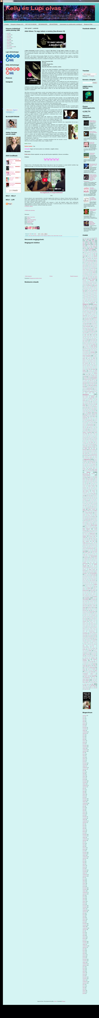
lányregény (84, 487)
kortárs (91, 470)
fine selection (85, 380)
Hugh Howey (89, 410)
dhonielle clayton (93, 349)
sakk (95, 600)
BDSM (92, 286)
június (84, 718)
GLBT (84, 391)
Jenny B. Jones (93, 434)
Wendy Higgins (93, 681)
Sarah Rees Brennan (92, 606)
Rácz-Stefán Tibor (86, 578)
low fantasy (94, 503)
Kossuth (95, 470)
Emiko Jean (85, 365)
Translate (92, 76)
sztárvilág (94, 639)
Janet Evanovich (90, 426)
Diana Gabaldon (85, 350)
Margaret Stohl (90, 515)
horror (93, 409)
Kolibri (89, 469)
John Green (85, 439)
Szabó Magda (85, 633)
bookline (84, 306)
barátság (95, 285)
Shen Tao (94, 610)
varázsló (92, 671)
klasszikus (90, 468)
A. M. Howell (89, 251)
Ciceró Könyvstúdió (87, 326)
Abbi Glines (35, 235)
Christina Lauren (93, 325)
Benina (84, 290)
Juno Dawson (86, 444)
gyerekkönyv (93, 395)
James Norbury (90, 423)
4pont (8, 42)
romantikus (87, 597)
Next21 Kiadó (94, 551)
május (84, 720)
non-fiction (94, 553)
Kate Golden (85, 453)
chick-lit (87, 323)
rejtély (94, 586)
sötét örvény (85, 617)
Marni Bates (86, 520)
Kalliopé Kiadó (87, 448)
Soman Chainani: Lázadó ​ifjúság (93, 210)
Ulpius (96, 666)
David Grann (86, 342)
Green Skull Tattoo (90, 392)
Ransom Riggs (85, 580)
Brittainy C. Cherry (92, 312)
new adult (60, 235)
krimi (87, 477)
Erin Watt (88, 369)
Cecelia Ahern (88, 320)
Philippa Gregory (92, 569)
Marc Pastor (90, 514)
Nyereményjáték (94, 556)
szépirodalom (94, 637)
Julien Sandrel (88, 443)
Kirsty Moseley (92, 467)
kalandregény (85, 447)
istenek (96, 420)
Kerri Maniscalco (93, 462)
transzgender (85, 661)
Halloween (91, 398)
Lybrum (88, 505)
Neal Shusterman (90, 548)
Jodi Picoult (88, 438)
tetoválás (84, 649)
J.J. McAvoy (90, 422)
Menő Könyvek (86, 529)
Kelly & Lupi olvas (31, 217)
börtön (84, 310)
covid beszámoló (91, 332)
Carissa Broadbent (90, 316)
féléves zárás (94, 375)
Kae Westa (89, 445)
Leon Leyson (92, 492)
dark (88, 339)
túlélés (85, 664)
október (84, 730)
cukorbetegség (89, 333)
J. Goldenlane (92, 421)
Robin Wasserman (86, 595)
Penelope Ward (93, 567)
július (84, 717)
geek (84, 389)
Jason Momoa (91, 428)
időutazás (89, 412)
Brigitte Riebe (93, 311)
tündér (94, 664)
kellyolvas (49, 235)
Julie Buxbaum (12, 174)
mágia (84, 509)
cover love (93, 331)
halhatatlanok (85, 398)
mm (88, 537)
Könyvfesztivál (85, 473)
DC (96, 342)
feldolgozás (89, 375)
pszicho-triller (93, 574)
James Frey (85, 423)
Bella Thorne (93, 289)
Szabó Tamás (91, 633)
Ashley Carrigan (91, 279)
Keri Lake (86, 462)
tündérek (84, 665)
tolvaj (83, 655)
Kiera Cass (89, 464)
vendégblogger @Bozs (88, 673)
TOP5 (84, 656)
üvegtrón (84, 670)
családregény (85, 336)
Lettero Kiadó (93, 493)
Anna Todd (88, 273)
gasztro (89, 387)
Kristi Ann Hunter (90, 478)
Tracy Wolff (93, 660)
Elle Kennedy (85, 363)
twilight (94, 665)
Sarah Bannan (93, 604)
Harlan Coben (90, 400)
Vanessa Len (87, 671)
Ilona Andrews (89, 415)
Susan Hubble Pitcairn (91, 628)
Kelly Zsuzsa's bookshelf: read (13, 159)
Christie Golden (86, 325)
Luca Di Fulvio (85, 504)
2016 (29, 235)
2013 (90, 239)
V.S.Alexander (90, 670)
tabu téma (94, 643)
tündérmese (89, 665)
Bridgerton (95, 310)
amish (88, 267)
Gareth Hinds (89, 386)
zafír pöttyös (92, 685)
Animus (84, 273)
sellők (89, 610)
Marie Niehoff (85, 517)
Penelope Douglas (86, 567)
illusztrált (84, 415)
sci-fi (94, 607)
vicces (94, 677)
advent (94, 253)
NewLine (89, 551)
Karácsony (85, 449)
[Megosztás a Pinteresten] (46, 234)
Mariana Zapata (89, 516)
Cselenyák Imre (91, 336)
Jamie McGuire (90, 425)
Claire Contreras (87, 327)
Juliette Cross (95, 443)
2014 (96, 239)
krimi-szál (91, 477)
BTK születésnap (86, 314)
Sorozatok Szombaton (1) (92, 188)
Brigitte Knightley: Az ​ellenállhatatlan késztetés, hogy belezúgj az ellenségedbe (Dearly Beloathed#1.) (90, 178)
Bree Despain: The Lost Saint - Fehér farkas (93, 165)
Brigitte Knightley (87, 311)
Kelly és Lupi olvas (33, 8)
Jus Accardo (92, 444)
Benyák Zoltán (89, 290)
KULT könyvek (93, 482)
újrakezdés (91, 666)
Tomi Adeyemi (88, 655)
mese (83, 531)
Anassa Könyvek (86, 269)
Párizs (91, 563)
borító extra (88, 308)
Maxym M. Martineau (89, 526)
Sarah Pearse (85, 606)
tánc (87, 644)
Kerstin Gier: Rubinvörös (92, 143)
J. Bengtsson (86, 421)
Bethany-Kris (92, 300)
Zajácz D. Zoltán (92, 686)
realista (95, 584)
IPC (95, 417)
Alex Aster (86, 257)
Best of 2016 (89, 294)
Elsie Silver (94, 364)
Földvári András (91, 381)
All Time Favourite (10, 46)
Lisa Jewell (92, 499)
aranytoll (89, 278)
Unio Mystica (86, 667)
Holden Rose (89, 406)
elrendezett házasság (86, 364)
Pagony (90, 559)
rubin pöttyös (86, 599)
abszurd (85, 252)
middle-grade (92, 533)
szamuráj (90, 634)
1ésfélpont (9, 34)
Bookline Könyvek (90, 306)
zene (88, 687)
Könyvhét (93, 473)
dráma (95, 354)
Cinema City (95, 326)
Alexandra (89, 258)
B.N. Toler (95, 284)
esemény (90, 370)
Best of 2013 (86, 292)
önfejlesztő (86, 558)
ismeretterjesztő (89, 420)
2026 (84, 245)
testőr (89, 648)
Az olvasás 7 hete (91, 283)
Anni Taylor (84, 274)
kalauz (96, 447)
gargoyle (94, 386)
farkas (87, 374)
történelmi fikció (86, 659)
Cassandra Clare (88, 319)
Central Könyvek (94, 320)
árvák (85, 279)
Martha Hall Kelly (93, 520)
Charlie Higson (93, 321)
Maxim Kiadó (56, 235)
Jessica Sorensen (91, 437)
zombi (96, 687)
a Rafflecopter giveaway (30, 210)
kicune (84, 464)
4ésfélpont (9, 43)
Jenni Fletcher (86, 431)
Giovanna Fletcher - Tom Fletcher (90, 390)
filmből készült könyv (88, 379)
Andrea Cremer (93, 270)
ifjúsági (95, 412)
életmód (89, 358)
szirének (91, 638)
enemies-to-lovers (90, 368)
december (85, 727)
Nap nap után (93, 546)
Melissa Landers (88, 527)
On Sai (91, 557)
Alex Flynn (92, 257)
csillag (88, 337)
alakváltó (95, 256)
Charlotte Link (85, 322)
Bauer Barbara (87, 286)
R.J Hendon (94, 575)
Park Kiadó (95, 563)
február (84, 724)
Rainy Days (85, 579)
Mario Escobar (90, 517)
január (84, 725)
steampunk (85, 621)
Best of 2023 (86, 297)
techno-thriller (92, 645)
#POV (84, 238)
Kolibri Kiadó (94, 469)
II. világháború (93, 414)
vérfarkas (93, 676)
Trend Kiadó (91, 661)
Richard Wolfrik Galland (91, 589)
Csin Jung (93, 337)
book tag (94, 305)
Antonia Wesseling (87, 275)
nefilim (96, 548)
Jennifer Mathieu (93, 433)
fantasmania (89, 373)
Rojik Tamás (90, 596)
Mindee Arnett (85, 535)
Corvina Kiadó (86, 331)
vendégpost (95, 675)
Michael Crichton (93, 532)
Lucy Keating (91, 504)
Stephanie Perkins (86, 623)
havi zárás (88, 401)
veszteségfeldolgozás (86, 677)
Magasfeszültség (93, 508)
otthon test (11, 166)
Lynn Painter (85, 506)
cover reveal (85, 332)
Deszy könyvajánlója (31, 219)
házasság (94, 401)
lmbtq (87, 500)
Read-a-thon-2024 (89, 584)
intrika (91, 417)
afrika (94, 254)
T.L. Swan (90, 642)
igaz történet (87, 414)
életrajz (94, 358)
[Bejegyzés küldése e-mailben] (39, 233)
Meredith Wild (90, 530)
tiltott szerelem (93, 653)
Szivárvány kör (88, 639)
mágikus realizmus (91, 509)
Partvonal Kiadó (88, 564)
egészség (94, 357)
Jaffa (94, 422)
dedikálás (94, 344)
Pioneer (84, 570)
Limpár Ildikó (91, 497)
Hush (91, 411)
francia (87, 384)
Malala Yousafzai (88, 511)
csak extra (86, 334)
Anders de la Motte (86, 270)
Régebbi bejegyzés (74, 276)
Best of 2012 (95, 291)
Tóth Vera (95, 656)
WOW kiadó (86, 684)
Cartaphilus (95, 317)
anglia (90, 272)
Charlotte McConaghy (92, 322)
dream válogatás (44, 235)
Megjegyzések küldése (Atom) (36, 278)
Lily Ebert (85, 497)
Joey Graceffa (93, 438)
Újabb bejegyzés (28, 276)
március (84, 723)
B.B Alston (91, 284)
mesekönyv (88, 531)
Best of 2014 (92, 292)
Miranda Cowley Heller (92, 535)
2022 (94, 243)
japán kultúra (93, 427)
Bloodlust (88, 305)
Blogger (63, 1001)
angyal (93, 272)
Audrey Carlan (89, 281)
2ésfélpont (9, 37)
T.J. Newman (85, 642)
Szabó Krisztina (93, 632)
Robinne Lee (93, 595)
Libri (83, 495)
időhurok (84, 412)
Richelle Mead (85, 590)
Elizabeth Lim (85, 360)
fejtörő (92, 374)
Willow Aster (89, 682)
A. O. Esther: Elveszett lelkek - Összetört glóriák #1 (93, 199)
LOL (96, 500)
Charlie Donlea (86, 321)
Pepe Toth (85, 568)
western (84, 682)
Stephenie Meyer (93, 623)
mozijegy (84, 542)
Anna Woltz (94, 273)
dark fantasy (93, 339)
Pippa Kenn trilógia (90, 570)
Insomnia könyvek (86, 416)
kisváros (84, 468)
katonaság (86, 455)
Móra (93, 541)
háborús (92, 396)
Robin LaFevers (93, 594)
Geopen (95, 389)
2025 (94, 244)
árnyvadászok (94, 278)
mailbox (95, 510)
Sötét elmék (94, 616)
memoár (94, 527)
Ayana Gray (85, 283)
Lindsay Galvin (93, 498)
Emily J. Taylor (90, 365)
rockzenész (84, 596)
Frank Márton (92, 384)
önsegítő (95, 558)
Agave (84, 256)
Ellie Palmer (93, 363)
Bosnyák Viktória (85, 309)
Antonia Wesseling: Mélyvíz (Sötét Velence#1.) (92, 223)
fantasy (95, 373)
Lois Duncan (92, 500)
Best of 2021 (89, 296)
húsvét (95, 411)
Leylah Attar (90, 494)
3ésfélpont (9, 40)
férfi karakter (95, 376)
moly (87, 538)
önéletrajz (95, 557)
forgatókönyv (85, 381)
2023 (84, 244)
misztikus (84, 536)
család (93, 334)
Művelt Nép (94, 543)
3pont (8, 39)
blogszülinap (93, 302)
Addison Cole (88, 253)
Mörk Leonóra (90, 542)
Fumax (87, 385)
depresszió (88, 348)
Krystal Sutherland (90, 481)
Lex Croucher (85, 494)
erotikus (84, 370)
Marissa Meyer (88, 519)
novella (84, 554)
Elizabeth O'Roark (92, 360)
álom (84, 263)
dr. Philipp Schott (89, 354)
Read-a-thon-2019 (86, 581)
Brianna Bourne (89, 310)
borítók (94, 308)
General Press (89, 389)
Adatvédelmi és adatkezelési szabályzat (71, 24)
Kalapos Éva (91, 447)
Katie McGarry (94, 454)
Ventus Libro (87, 676)
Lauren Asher (90, 488)
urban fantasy (92, 667)
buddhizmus (93, 314)
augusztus (85, 715)
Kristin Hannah (90, 479)
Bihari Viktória (89, 301)
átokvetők (84, 281)
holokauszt (95, 406)
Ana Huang (94, 268)
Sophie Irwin (86, 615)
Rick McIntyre (93, 590)
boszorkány (92, 309)
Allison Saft (90, 262)
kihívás (94, 464)
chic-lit (84, 323)
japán (88, 427)
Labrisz (92, 483)
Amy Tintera (89, 268)
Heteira (93, 404)
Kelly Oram (95, 458)
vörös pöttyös (86, 680)
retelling (88, 588)
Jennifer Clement (93, 431)
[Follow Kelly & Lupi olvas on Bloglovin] (12, 110)
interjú (93, 416)
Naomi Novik (86, 546)
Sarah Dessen (85, 605)
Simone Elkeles (92, 611)
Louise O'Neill (88, 503)
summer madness (90, 626)
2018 (89, 241)
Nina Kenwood (87, 553)
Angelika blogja (30, 221)
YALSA (88, 685)
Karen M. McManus (92, 449)
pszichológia (85, 575)
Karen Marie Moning (86, 450)
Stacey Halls (91, 618)
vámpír (95, 670)
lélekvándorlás (85, 492)
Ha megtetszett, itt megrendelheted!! (51, 192)
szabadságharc (85, 632)
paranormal (85, 563)
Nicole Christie (94, 552)
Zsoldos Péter (86, 689)
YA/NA (84, 685)
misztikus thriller (92, 536)
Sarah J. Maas (92, 605)
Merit (95, 530)
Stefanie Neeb (85, 622)
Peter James (91, 568)
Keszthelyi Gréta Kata (92, 463)
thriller (90, 650)
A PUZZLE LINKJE (29, 206)
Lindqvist (87, 498)
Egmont (84, 358)
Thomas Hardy (90, 649)
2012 (86, 239)
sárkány (84, 607)
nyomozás (86, 557)
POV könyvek (87, 574)
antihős (93, 274)
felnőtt (85, 376)
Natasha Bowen (91, 547)
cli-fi (92, 327)
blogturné (39, 235)
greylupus (86, 394)
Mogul (91, 537)
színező (86, 638)
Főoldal (7, 24)
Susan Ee (88, 627)
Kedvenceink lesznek (93, 455)
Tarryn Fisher (92, 644)
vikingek (84, 678)
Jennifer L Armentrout (87, 432)
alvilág (88, 264)
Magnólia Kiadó (85, 510)
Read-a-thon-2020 (94, 581)
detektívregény (94, 348)
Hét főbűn (88, 404)
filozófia (94, 379)
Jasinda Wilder (85, 428)
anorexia (89, 274)
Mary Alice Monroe (91, 521)
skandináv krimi (85, 612)
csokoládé (84, 338)
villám (88, 678)
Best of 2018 (86, 295)
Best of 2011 (89, 291)
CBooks (29, 218)
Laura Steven (90, 487)
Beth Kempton (85, 300)
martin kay (84, 521)
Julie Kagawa (90, 442)
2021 (88, 243)
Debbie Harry (86, 343)
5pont (32, 235)
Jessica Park (90, 436)
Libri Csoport (88, 495)
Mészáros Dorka (94, 531)
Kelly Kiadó (90, 458)
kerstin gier (84, 463)
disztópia (93, 352)
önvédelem (86, 559)
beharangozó (86, 289)
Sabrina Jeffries (13, 163)
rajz (89, 579)
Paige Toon (95, 559)
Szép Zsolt (88, 637)
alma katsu (95, 262)
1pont (8, 33)
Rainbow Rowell (93, 578)
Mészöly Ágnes (86, 532)
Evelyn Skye (90, 371)
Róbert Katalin (85, 594)
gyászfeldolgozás (86, 395)
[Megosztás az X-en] (44, 234)
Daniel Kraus (90, 338)
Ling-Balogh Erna (86, 499)
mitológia (84, 537)
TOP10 (94, 655)
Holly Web (88, 409)
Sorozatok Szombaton (86, 616)
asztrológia (84, 280)
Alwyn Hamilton (93, 264)
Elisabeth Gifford (86, 359)
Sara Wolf (88, 604)
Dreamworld (29, 222)
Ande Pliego (93, 269)
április (84, 721)
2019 (93, 241)
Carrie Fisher (88, 317)
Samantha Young (93, 601)
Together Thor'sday (86, 654)
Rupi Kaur (12, 167)
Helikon (84, 404)
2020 (84, 243)
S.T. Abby (12, 185)
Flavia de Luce (93, 380)
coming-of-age (89, 328)
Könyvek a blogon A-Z (17, 24)
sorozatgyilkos (93, 615)
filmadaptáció (94, 378)
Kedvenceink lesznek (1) (92, 154)
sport (86, 618)
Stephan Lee (92, 622)
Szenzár (84, 637)
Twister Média (85, 666)
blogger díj (85, 302)
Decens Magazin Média (87, 344)
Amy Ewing (92, 267)
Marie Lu (94, 516)
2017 (84, 241)
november (85, 728)
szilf (83, 638)
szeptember (85, 731)
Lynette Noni (93, 505)
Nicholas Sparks (87, 552)
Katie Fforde (88, 454)
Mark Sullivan (95, 519)
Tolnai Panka (94, 654)
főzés (84, 384)
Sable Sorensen (90, 600)
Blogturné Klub (88, 24)
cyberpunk (95, 333)
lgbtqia (95, 494)
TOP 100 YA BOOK (30, 24)
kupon (84, 483)
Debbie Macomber (93, 343)
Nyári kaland (11, 177)
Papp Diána (92, 562)
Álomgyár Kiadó (89, 263)
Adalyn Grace (91, 252)
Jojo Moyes (95, 439)
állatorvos (85, 262)
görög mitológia (89, 391)
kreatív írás (90, 476)
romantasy (95, 596)
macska (90, 506)
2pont (8, 36)
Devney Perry (86, 349)
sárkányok (90, 607)
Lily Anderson (95, 495)
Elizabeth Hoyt (93, 359)
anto (96, 274)
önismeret (90, 558)
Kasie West (93, 450)
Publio (89, 575)
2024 (89, 244)
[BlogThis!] (42, 234)
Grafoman (95, 391)
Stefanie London (92, 621)
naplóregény (85, 547)
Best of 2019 (92, 295)
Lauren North (94, 489)
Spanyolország (91, 617)
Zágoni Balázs (85, 686)
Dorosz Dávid (92, 353)
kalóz (94, 448)
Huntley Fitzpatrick (86, 411)
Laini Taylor (91, 484)
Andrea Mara (85, 272)
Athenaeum (92, 280)
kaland (94, 445)
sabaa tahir (84, 600)
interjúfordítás (85, 417)
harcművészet (90, 399)
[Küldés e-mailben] (41, 234)
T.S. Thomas (95, 642)
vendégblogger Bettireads (87, 675)
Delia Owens (87, 347)
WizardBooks (95, 682)
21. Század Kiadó (91, 245)
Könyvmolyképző (86, 475)
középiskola (85, 476)
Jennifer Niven (85, 434)
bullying (84, 315)
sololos (55, 1001)
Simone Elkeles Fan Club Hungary (93, 132)
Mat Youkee (88, 525)
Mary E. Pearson (90, 522)
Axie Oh (94, 281)
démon (84, 348)
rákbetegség (94, 579)
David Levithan (92, 342)
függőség (91, 385)
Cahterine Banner (90, 315)
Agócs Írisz (90, 256)
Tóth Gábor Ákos (89, 656)
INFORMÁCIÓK (43, 24)
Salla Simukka (85, 601)
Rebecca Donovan (89, 585)
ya (92, 684)
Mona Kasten (93, 538)
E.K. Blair (89, 357)
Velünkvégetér (93, 672)
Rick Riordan (85, 591)
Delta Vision (93, 347)
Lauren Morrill (88, 489)
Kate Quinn (91, 453)
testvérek (93, 648)
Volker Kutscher (93, 678)
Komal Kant (86, 470)
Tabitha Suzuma (87, 643)
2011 (96, 238)
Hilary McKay (90, 405)
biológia (94, 301)
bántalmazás (90, 285)
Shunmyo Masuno (86, 611)
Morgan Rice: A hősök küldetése (93, 121)
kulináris (87, 482)
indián (95, 415)
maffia (87, 508)
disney (88, 352)
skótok (91, 612)
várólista (87, 672)
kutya (87, 483)
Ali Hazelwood (90, 259)
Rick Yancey (91, 591)
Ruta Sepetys (93, 599)
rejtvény (84, 588)
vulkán (93, 680)
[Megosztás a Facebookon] (45, 234)
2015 (87, 240)
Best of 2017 (95, 294)
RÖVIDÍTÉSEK (54, 24)
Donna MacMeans (86, 353)
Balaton (85, 285)
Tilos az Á (87, 653)
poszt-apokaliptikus (93, 573)
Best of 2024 (92, 297)
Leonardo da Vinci (86, 493)
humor (94, 410)
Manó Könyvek (89, 512)
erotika (93, 369)
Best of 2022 (95, 296)
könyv (52, 235)
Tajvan (84, 644)
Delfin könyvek (94, 346)
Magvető (91, 510)
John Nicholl (90, 439)
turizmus (89, 664)
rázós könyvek (92, 580)
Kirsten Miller (85, 467)
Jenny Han (85, 436)
